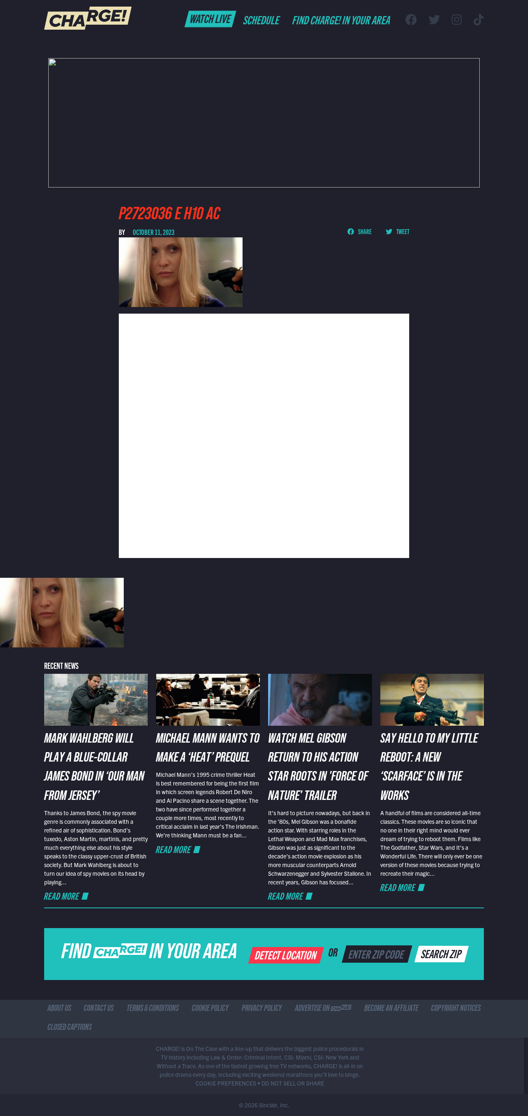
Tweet (402, 231)
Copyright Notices (456, 1009)
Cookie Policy (210, 1009)
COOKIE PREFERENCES (226, 1083)
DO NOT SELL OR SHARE (293, 1083)
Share (364, 231)
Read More (62, 895)
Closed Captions (69, 1028)
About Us (59, 1009)
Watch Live (211, 18)
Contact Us (98, 1009)
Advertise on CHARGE (323, 1009)
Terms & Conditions (153, 1009)
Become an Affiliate (391, 1009)
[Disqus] (264, 435)
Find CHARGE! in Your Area (342, 19)
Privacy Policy (262, 1009)
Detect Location (286, 954)
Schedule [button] (262, 19)
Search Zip (442, 953)
